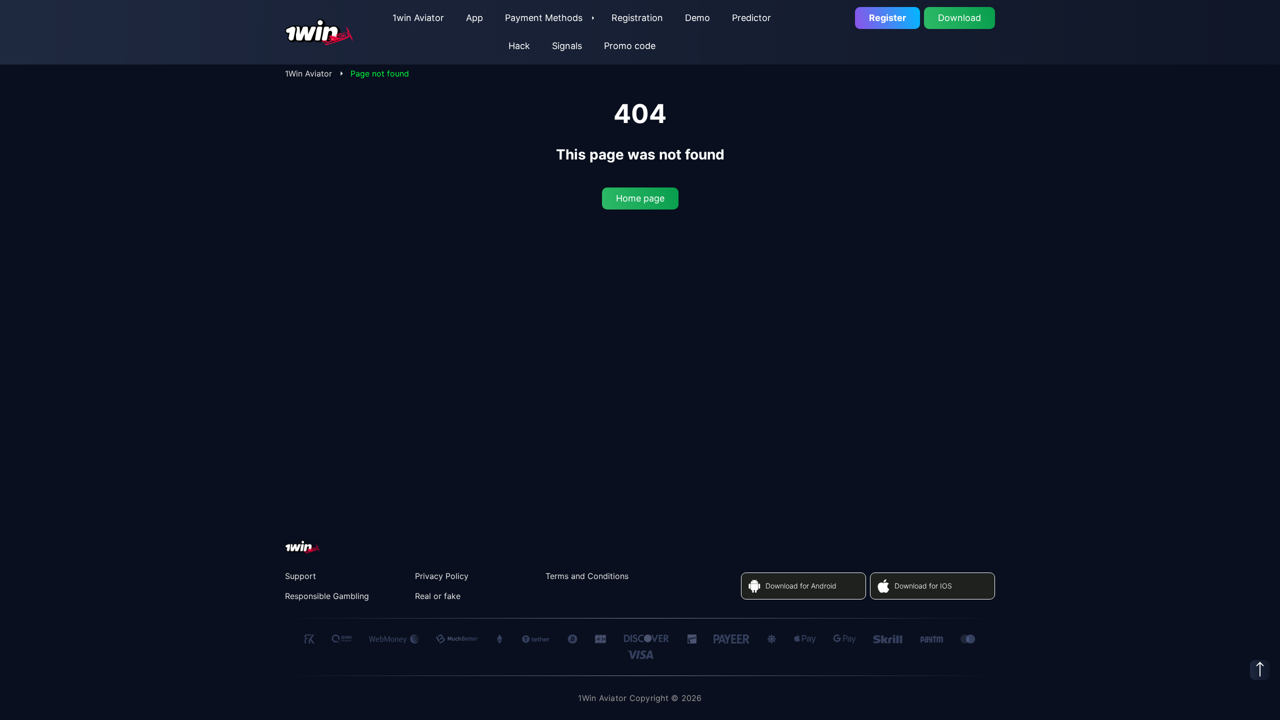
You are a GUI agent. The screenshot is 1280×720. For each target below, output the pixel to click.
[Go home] (319, 32)
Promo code (630, 45)
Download (959, 17)
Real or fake (437, 596)
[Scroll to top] (1260, 670)
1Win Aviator (308, 73)
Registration (637, 17)
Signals (567, 45)
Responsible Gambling (327, 596)
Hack (519, 45)
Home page (640, 198)
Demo (697, 17)
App (474, 17)
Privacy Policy (441, 576)
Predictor (751, 17)
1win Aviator (418, 17)
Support (300, 576)
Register (887, 17)
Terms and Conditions (587, 576)
